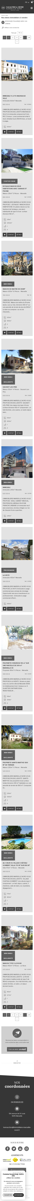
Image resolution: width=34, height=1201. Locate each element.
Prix (19, 33)
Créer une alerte (17, 1049)
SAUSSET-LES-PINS (10, 387)
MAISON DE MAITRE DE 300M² (14, 289)
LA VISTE (6, 575)
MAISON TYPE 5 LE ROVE (12, 963)
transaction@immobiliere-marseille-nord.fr (17, 1128)
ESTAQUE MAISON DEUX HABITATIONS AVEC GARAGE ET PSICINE (15, 188)
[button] (10, 27)
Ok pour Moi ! (18, 1195)
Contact (11, 132)
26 (29, 37)
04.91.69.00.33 (17, 1102)
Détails (19, 132)
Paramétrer (8, 1195)
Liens (29, 1189)
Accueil (3, 15)
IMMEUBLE (6, 487)
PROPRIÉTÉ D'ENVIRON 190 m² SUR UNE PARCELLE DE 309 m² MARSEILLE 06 (16, 665)
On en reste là (17, 1173)
